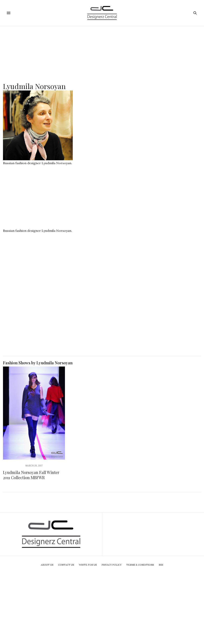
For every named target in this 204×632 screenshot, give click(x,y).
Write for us (88, 564)
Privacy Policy (112, 564)
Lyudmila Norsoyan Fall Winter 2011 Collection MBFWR (31, 475)
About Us (47, 564)
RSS (161, 564)
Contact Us (66, 564)
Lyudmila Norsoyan (34, 86)
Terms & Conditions (140, 564)
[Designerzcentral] (102, 13)
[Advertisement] (102, 54)
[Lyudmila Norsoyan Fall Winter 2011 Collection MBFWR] (34, 413)
